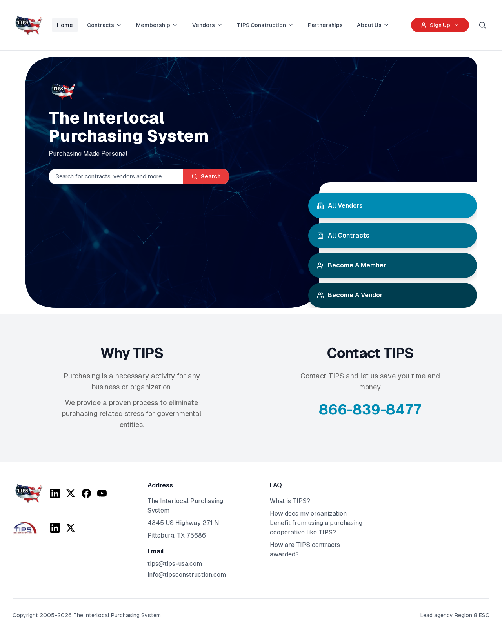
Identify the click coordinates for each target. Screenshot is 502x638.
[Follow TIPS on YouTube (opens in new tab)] (102, 493)
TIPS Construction (261, 25)
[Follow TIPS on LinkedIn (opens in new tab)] (55, 493)
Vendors (203, 25)
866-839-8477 (370, 410)
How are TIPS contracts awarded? (305, 549)
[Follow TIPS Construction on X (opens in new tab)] (70, 528)
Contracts (100, 25)
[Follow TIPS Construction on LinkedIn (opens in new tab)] (55, 528)
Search (211, 176)
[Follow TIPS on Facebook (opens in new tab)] (86, 493)
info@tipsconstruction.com (186, 574)
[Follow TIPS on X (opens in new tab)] (70, 493)
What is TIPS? (290, 501)
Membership (153, 25)
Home (65, 25)
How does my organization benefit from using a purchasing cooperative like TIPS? (316, 523)
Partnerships (325, 25)
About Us (369, 25)
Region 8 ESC (472, 615)
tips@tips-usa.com (174, 563)
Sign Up (440, 25)
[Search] (482, 25)
